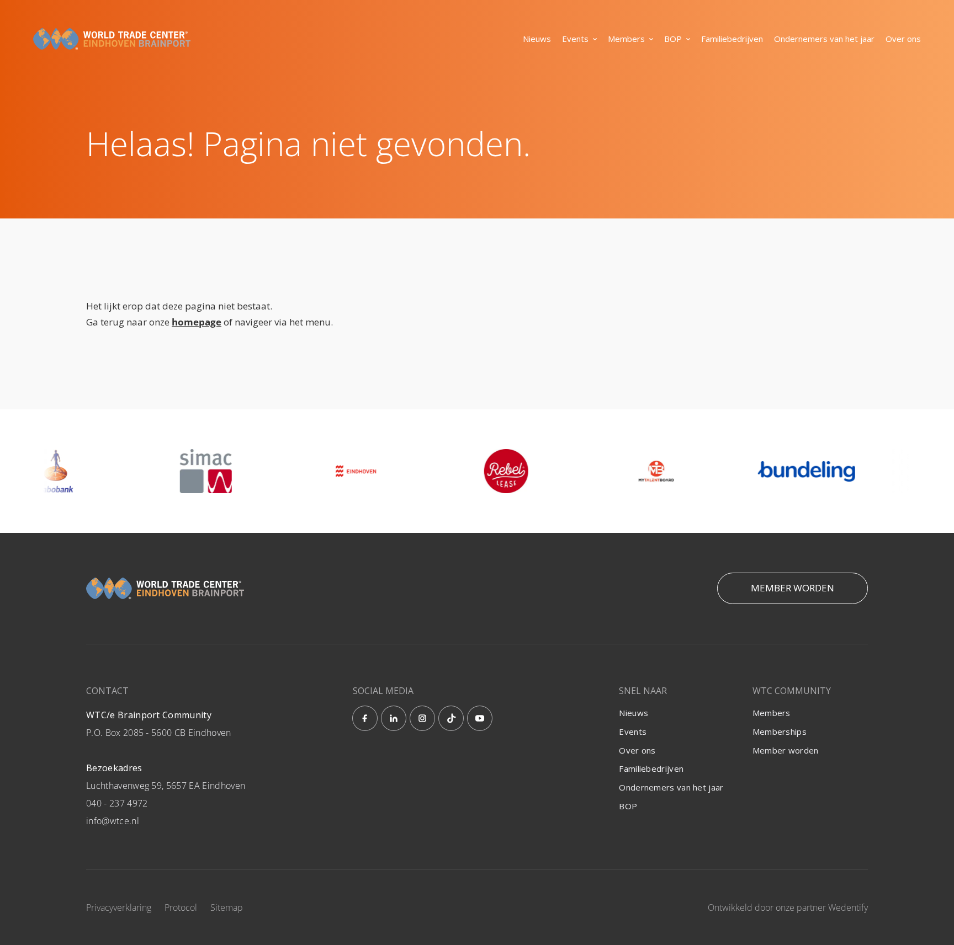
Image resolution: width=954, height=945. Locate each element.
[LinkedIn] (393, 718)
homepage (196, 322)
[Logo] (111, 39)
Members (626, 38)
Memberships (779, 731)
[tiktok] (451, 718)
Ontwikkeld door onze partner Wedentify (788, 907)
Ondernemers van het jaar (824, 38)
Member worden (792, 587)
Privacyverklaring (118, 907)
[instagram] (422, 718)
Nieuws (537, 38)
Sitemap (226, 907)
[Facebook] (365, 718)
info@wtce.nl (112, 821)
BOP (673, 38)
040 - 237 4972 (116, 803)
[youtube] (480, 718)
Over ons (903, 38)
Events (575, 38)
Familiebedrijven (732, 38)
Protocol (181, 907)
